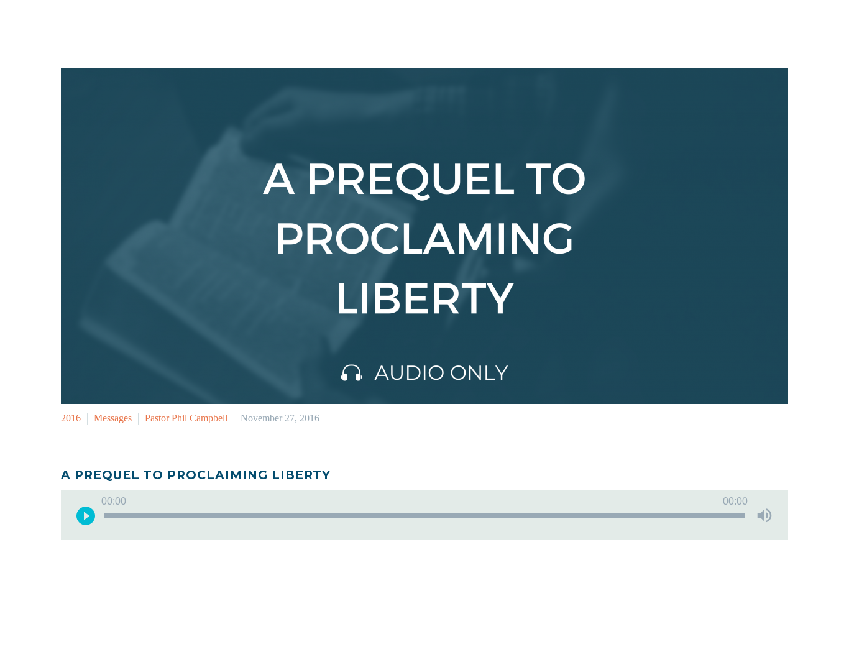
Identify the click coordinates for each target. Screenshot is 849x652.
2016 (71, 418)
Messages (113, 418)
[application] (424, 515)
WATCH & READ (635, 27)
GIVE (778, 27)
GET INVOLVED (541, 27)
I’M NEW (465, 27)
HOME (409, 27)
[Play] (86, 515)
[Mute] (764, 515)
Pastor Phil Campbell (186, 418)
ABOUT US (720, 27)
